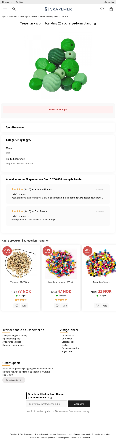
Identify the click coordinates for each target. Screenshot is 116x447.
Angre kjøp (66, 351)
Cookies (65, 345)
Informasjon (108, 2)
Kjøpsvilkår (66, 338)
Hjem (4, 16)
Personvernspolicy (70, 348)
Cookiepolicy (67, 341)
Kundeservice (67, 335)
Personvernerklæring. (79, 411)
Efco (8, 152)
